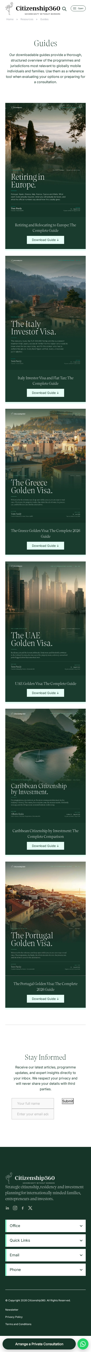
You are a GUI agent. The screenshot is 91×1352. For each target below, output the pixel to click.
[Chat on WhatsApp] (82, 1343)
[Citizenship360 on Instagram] (15, 1208)
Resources (27, 19)
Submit (67, 1101)
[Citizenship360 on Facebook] (23, 1208)
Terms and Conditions (18, 1324)
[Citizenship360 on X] (30, 1208)
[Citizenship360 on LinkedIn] (7, 1208)
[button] (46, 1226)
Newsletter (11, 1309)
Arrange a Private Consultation (39, 1344)
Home (10, 19)
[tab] (45, 1226)
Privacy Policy (14, 1316)
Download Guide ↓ (45, 240)
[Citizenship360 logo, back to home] (32, 8)
